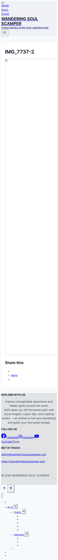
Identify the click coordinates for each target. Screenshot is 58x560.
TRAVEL (17, 512)
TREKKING (19, 534)
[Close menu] (2, 495)
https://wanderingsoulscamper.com (23, 461)
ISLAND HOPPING (29, 529)
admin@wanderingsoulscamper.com (23, 454)
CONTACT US (14, 555)
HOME (10, 502)
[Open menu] (4, 32)
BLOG (10, 507)
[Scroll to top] (4, 489)
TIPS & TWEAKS (22, 548)
